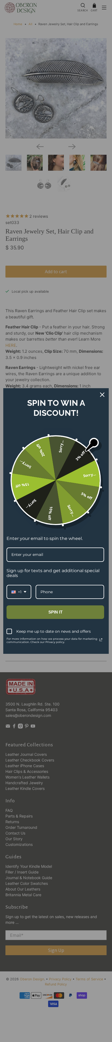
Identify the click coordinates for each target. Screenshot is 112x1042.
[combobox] (19, 592)
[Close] (102, 394)
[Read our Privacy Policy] (101, 640)
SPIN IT (55, 612)
